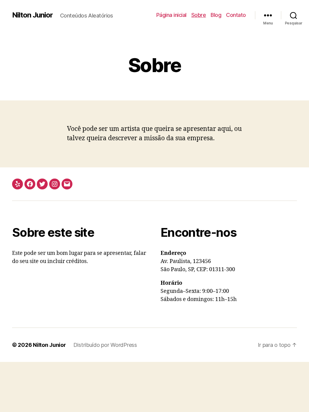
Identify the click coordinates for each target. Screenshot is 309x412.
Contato (236, 15)
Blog (216, 15)
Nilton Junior (32, 15)
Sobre (198, 15)
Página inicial (171, 15)
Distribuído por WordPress (105, 345)
